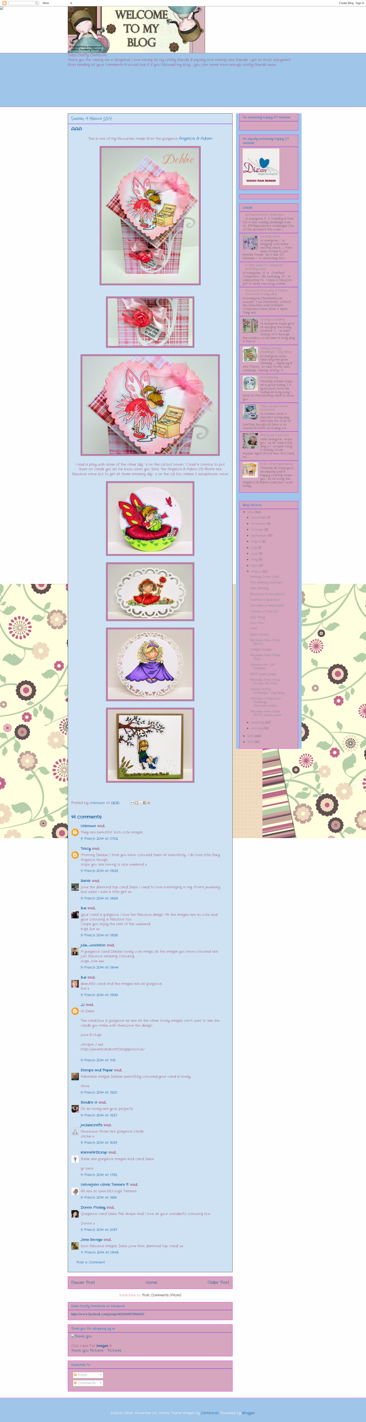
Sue (83, 908)
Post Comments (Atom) (161, 1295)
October (258, 530)
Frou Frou (257, 623)
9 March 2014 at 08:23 (99, 870)
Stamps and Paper (97, 1070)
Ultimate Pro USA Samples (262, 667)
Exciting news (270, 236)
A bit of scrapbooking (276, 464)
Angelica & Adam (195, 138)
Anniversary (269, 377)
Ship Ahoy (257, 617)
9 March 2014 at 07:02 (99, 838)
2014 (251, 512)
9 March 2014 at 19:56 (99, 1197)
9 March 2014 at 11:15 (98, 1060)
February (258, 722)
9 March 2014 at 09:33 (99, 995)
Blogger (248, 1413)
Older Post (218, 1283)
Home (151, 1283)
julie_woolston (93, 945)
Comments (86, 1383)
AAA (253, 628)
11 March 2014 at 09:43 (99, 1252)
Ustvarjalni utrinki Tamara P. (105, 1184)
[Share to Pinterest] (149, 803)
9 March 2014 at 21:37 (99, 1229)
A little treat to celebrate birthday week (264, 267)
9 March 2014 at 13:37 (99, 1115)
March (256, 571)
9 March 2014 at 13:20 (99, 1092)
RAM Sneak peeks (263, 674)
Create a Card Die (264, 611)
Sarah (86, 880)
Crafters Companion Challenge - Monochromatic (265, 702)
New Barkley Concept (266, 582)
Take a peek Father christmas (274, 408)
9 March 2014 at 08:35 (99, 935)
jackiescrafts (91, 1125)
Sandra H (89, 1102)
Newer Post (83, 1283)
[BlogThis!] (136, 803)
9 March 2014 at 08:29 (99, 898)
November (259, 524)
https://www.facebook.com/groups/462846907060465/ (107, 1314)
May (255, 559)
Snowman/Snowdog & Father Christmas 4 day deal (266, 292)
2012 (250, 742)
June (255, 553)
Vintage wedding (272, 319)
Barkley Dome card (264, 577)
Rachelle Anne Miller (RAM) (265, 642)
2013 (250, 736)
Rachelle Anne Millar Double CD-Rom (265, 682)
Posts (81, 1375)
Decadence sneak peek (267, 605)
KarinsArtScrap (94, 1152)
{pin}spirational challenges (264, 214)
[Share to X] (141, 803)
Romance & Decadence (267, 594)
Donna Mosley (93, 1207)
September (259, 535)
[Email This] (132, 803)
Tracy (86, 848)
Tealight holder (261, 649)
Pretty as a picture (274, 435)
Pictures (114, 1350)
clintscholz (210, 1413)
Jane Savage (91, 1239)
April (255, 566)
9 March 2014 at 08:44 (99, 967)
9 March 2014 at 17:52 (99, 1174)
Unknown (88, 825)
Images (102, 1345)
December (259, 517)
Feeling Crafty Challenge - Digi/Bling (275, 350)
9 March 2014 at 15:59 (99, 1142)
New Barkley (259, 588)
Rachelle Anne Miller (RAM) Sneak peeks (265, 713)
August (256, 541)
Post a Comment (90, 1262)
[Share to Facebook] (145, 803)
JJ (83, 1004)
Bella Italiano (259, 634)
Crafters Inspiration (265, 600)
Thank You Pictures (87, 1350)
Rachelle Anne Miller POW (265, 657)
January (257, 728)
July (254, 548)
